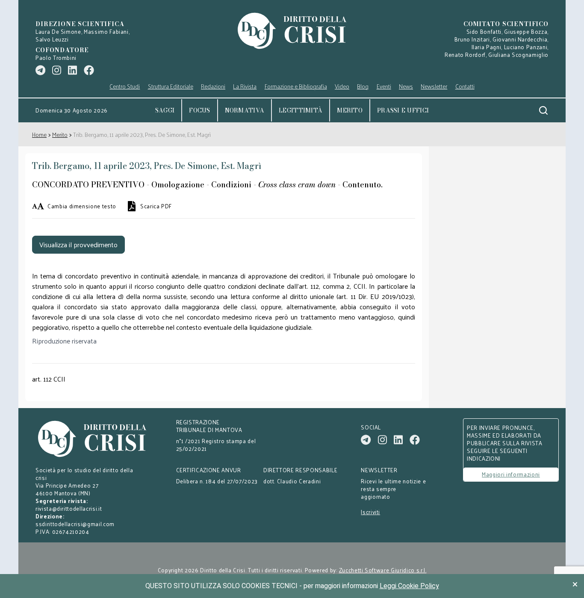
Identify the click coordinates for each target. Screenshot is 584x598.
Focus (199, 110)
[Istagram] (56, 70)
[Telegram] (40, 70)
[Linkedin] (72, 70)
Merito (350, 110)
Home (39, 134)
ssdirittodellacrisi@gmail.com (75, 524)
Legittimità (300, 110)
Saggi (164, 110)
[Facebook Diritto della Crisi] (89, 70)
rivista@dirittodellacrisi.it (68, 508)
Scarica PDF (156, 206)
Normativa (245, 110)
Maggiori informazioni (511, 474)
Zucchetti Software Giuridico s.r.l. (383, 570)
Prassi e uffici (403, 110)
